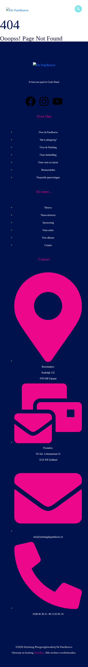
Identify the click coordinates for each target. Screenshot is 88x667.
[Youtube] (57, 101)
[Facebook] (30, 101)
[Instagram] (44, 101)
